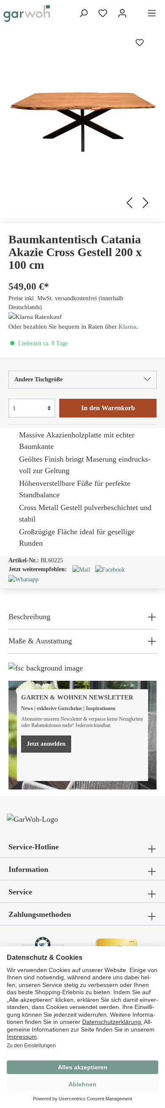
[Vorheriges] (128, 201)
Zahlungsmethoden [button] (39, 914)
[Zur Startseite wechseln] (26, 13)
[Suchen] (83, 13)
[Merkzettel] (103, 13)
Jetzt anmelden (46, 744)
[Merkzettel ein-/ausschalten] (139, 42)
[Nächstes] (147, 201)
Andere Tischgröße (38, 379)
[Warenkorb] (137, 14)
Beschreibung (29, 616)
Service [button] (20, 892)
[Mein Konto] (122, 13)
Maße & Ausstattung (40, 641)
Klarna (127, 326)
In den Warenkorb (108, 408)
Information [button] (28, 869)
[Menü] (152, 13)
